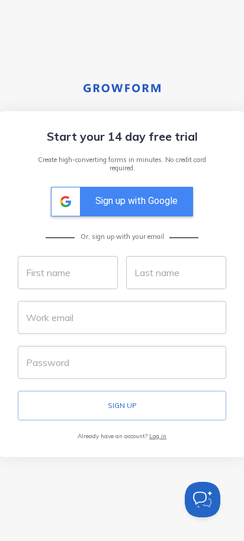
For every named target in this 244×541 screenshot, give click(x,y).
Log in (157, 435)
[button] (122, 201)
